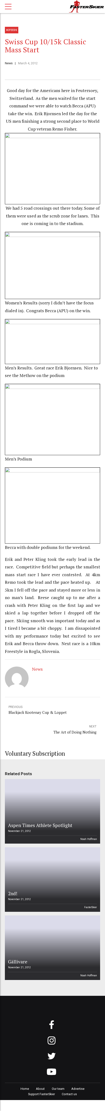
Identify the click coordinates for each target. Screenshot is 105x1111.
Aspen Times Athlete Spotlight (40, 825)
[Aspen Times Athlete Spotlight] (51, 811)
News (9, 63)
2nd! (12, 893)
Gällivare (17, 962)
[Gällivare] (51, 947)
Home (25, 1089)
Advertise (77, 1089)
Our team (58, 1089)
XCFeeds (11, 30)
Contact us (69, 1094)
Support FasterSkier (41, 1094)
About (40, 1089)
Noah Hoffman (88, 839)
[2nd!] (51, 879)
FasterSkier (90, 907)
